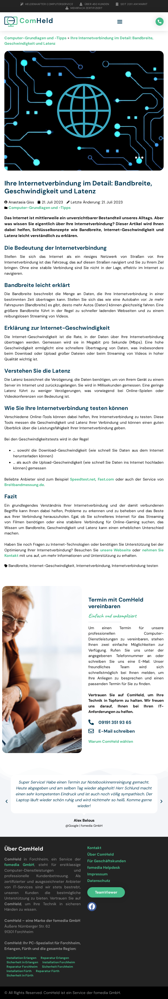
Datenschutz (98, 880)
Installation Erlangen (21, 958)
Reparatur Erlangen (55, 958)
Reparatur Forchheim (22, 967)
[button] (120, 22)
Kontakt (94, 848)
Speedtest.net (82, 479)
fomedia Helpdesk (103, 867)
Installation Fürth (19, 971)
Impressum (97, 874)
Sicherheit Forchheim (57, 967)
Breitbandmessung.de (24, 484)
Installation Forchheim (58, 962)
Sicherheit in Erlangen (22, 962)
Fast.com (106, 479)
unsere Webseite (115, 550)
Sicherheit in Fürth (20, 975)
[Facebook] (91, 906)
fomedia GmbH (19, 864)
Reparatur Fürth (47, 971)
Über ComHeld (100, 854)
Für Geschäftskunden (106, 861)
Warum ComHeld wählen (110, 741)
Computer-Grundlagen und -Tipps (35, 38)
